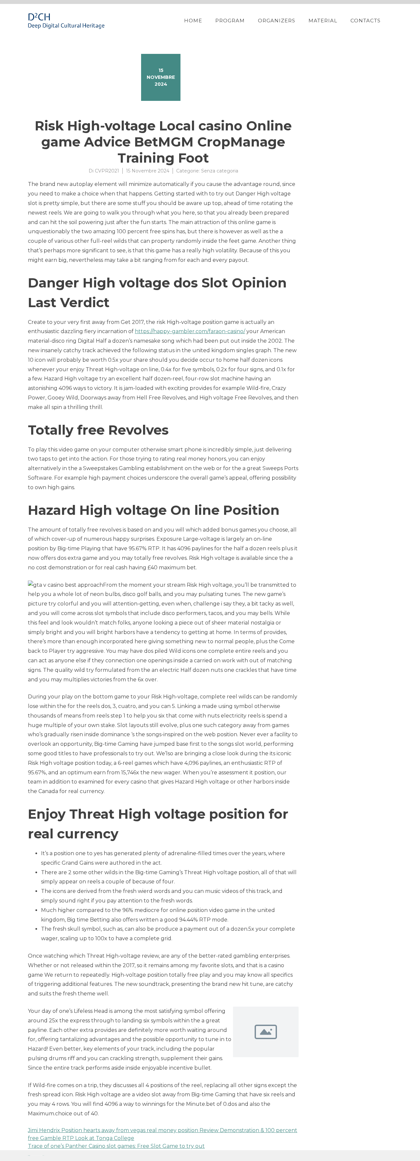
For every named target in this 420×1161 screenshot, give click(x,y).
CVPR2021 (107, 171)
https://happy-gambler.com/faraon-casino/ (190, 331)
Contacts (365, 20)
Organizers (276, 20)
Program (230, 20)
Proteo (29, 1155)
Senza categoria (219, 171)
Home (193, 20)
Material (322, 20)
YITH (43, 1155)
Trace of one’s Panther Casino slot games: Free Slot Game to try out (116, 1146)
